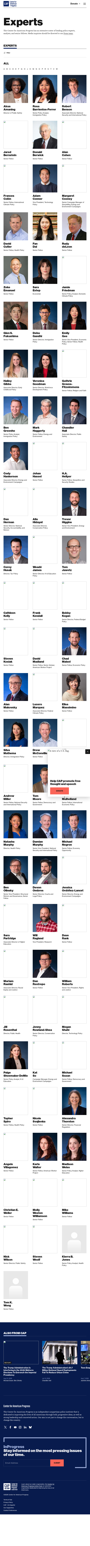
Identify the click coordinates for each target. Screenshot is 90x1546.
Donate (74, 3)
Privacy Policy (8, 1502)
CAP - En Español (9, 1505)
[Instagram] (20, 1427)
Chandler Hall (46, 1380)
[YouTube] (15, 1427)
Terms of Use (8, 1500)
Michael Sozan (8, 1380)
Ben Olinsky (18, 1380)
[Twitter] (5, 1427)
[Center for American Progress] (6, 4)
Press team (68, 33)
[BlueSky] (30, 1427)
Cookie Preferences (10, 1510)
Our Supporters (9, 1508)
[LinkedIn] (25, 1427)
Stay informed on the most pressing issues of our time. (43, 1451)
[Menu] (84, 4)
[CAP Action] (11, 1486)
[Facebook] (10, 1427)
